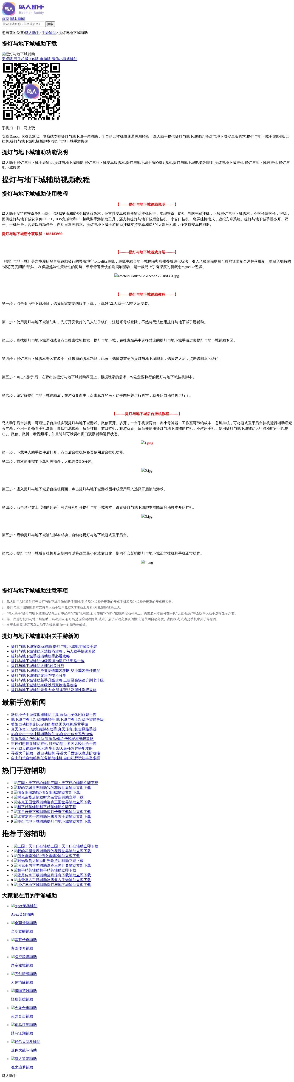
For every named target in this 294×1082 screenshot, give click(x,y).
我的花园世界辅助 (61, 788)
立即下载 (91, 783)
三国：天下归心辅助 (67, 783)
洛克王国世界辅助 (61, 802)
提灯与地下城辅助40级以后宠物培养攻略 (44, 685)
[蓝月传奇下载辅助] (30, 812)
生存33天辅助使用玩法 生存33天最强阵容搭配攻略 (52, 748)
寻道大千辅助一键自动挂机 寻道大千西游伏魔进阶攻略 (55, 753)
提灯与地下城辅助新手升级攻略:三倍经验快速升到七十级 (57, 680)
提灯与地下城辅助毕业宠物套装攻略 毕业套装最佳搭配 (55, 671)
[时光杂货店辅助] (28, 797)
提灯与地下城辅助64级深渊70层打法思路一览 (48, 661)
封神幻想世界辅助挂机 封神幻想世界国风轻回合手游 (53, 744)
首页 (5, 19)
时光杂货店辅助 (56, 797)
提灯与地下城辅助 (61, 821)
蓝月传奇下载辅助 (61, 812)
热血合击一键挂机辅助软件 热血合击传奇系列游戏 (52, 734)
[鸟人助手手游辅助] (23, 14)
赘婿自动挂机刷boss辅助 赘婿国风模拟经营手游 (49, 724)
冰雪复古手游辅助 (61, 817)
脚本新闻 (17, 19)
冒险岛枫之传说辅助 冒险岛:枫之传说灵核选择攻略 (52, 739)
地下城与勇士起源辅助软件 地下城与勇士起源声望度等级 (57, 719)
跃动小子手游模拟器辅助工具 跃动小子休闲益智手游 (53, 715)
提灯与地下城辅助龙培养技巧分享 (38, 675)
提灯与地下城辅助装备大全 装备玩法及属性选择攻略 (53, 690)
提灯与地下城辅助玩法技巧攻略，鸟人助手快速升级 (53, 651)
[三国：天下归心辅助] (32, 783)
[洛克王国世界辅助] (30, 802)
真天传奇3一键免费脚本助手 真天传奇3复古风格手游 (53, 729)
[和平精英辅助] (27, 807)
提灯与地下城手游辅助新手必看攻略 (40, 656)
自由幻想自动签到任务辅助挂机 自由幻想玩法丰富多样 (55, 758)
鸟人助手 (32, 33)
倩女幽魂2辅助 (53, 792)
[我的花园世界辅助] (30, 788)
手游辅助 (49, 33)
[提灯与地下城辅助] (30, 821)
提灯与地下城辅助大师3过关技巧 (37, 666)
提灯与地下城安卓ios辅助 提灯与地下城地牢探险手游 (54, 646)
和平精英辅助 (51, 807)
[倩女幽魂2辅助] (27, 792)
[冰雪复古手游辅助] (30, 817)
